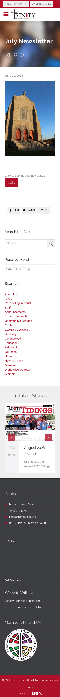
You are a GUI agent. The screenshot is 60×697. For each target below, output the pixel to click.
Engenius (44, 680)
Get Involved (13, 338)
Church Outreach (16, 316)
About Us (11, 294)
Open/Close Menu (6, 14)
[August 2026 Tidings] (30, 422)
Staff (8, 307)
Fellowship (11, 347)
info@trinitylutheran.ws (20, 516)
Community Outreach (18, 320)
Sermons (10, 365)
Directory (10, 334)
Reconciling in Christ (18, 303)
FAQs (8, 298)
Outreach (11, 351)
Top (29, 687)
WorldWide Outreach (18, 369)
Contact (10, 325)
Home (8, 356)
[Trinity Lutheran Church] (23, 14)
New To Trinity (14, 360)
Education (11, 343)
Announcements (15, 312)
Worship (10, 374)
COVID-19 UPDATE (17, 329)
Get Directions (13, 580)
